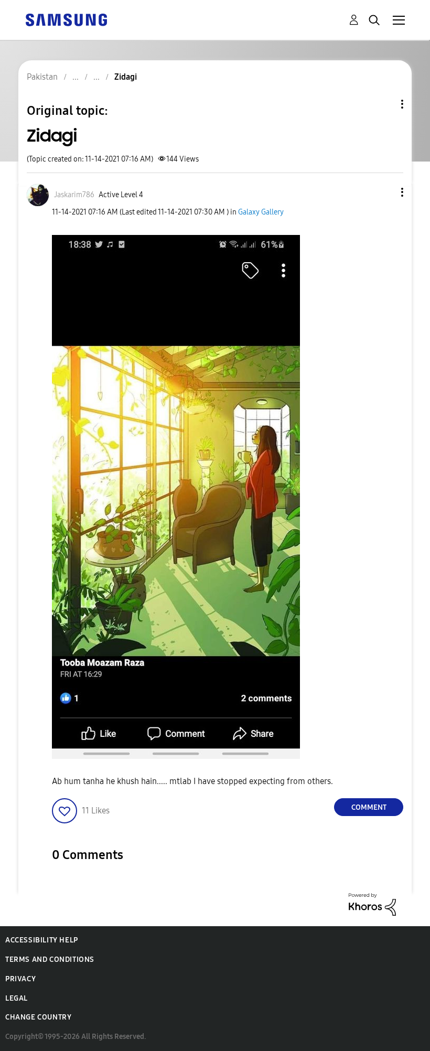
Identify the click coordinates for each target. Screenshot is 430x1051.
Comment (368, 807)
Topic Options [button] (384, 104)
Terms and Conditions (49, 959)
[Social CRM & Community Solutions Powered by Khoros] (372, 904)
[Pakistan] (66, 19)
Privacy (20, 978)
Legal (16, 998)
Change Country (38, 1017)
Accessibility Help (41, 940)
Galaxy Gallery (261, 212)
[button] (385, 192)
